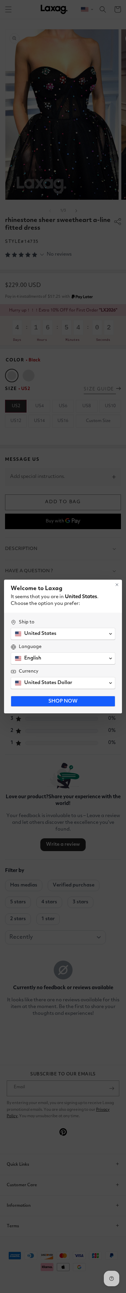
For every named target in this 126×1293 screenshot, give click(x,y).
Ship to (26, 622)
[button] (63, 634)
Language (30, 646)
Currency (28, 671)
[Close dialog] (117, 584)
